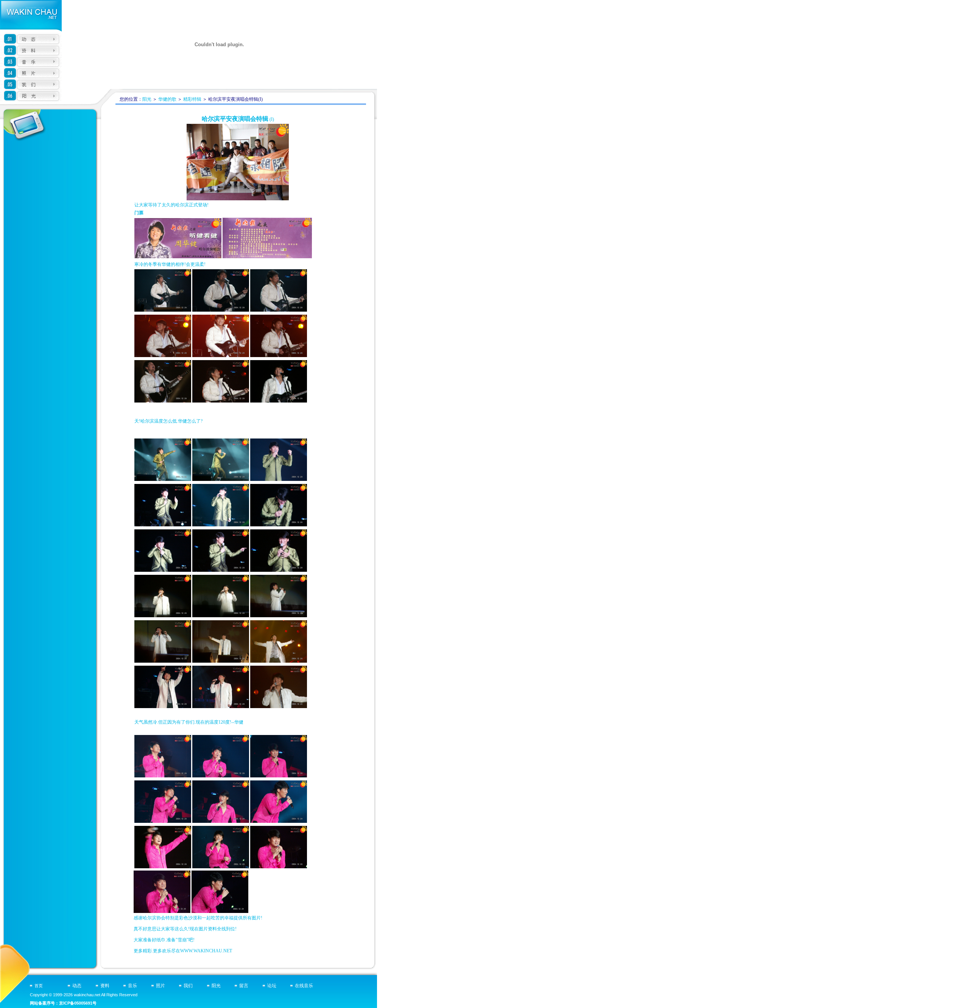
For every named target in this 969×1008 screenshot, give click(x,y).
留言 (243, 985)
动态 (76, 985)
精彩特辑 (192, 99)
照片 (160, 985)
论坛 (271, 985)
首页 (38, 985)
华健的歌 (167, 99)
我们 (188, 985)
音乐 (132, 985)
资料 (104, 985)
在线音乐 (304, 985)
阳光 (146, 99)
